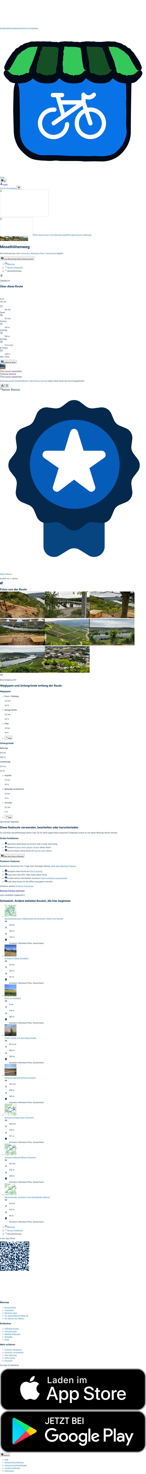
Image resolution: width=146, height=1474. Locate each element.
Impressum (9, 1471)
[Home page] (73, 13)
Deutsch (6, 1455)
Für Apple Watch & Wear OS (16, 1316)
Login (5, 184)
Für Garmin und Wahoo (14, 1318)
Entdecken (4, 28)
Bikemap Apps (11, 1313)
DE (5, 181)
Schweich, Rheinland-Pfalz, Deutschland (39, 253)
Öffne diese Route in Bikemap (13, 856)
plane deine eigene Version (27, 847)
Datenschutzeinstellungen (16, 1465)
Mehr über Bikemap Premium (63, 866)
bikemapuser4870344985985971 (14, 381)
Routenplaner (15, 28)
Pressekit (8, 1360)
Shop (7, 1339)
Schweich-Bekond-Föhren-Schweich (20, 1078)
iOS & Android (36, 871)
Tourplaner (9, 1310)
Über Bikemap (11, 1355)
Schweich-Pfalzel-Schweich (16, 958)
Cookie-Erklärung (12, 1468)
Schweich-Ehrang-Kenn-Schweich (19, 1118)
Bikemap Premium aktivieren (12, 891)
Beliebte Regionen (12, 1334)
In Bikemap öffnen (10, 362)
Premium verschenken (14, 1352)
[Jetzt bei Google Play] (73, 1432)
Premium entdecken (13, 1350)
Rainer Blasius (6, 574)
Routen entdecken (15, 267)
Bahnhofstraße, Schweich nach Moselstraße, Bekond (27, 1197)
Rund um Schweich (13, 998)
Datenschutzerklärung (14, 1462)
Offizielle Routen (12, 1329)
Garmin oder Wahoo (43, 851)
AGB (6, 1460)
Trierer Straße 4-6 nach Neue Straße (20, 1038)
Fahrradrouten (11, 1331)
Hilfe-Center (10, 1358)
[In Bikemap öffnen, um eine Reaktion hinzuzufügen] (2, 386)
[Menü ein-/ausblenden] (19, 188)
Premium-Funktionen (29, 28)
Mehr (10, 738)
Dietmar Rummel (40, 381)
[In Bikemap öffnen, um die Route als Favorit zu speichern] (7, 386)
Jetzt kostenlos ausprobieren (53, 878)
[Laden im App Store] (73, 1389)
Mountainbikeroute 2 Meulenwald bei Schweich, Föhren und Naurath (34, 919)
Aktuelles (8, 1337)
